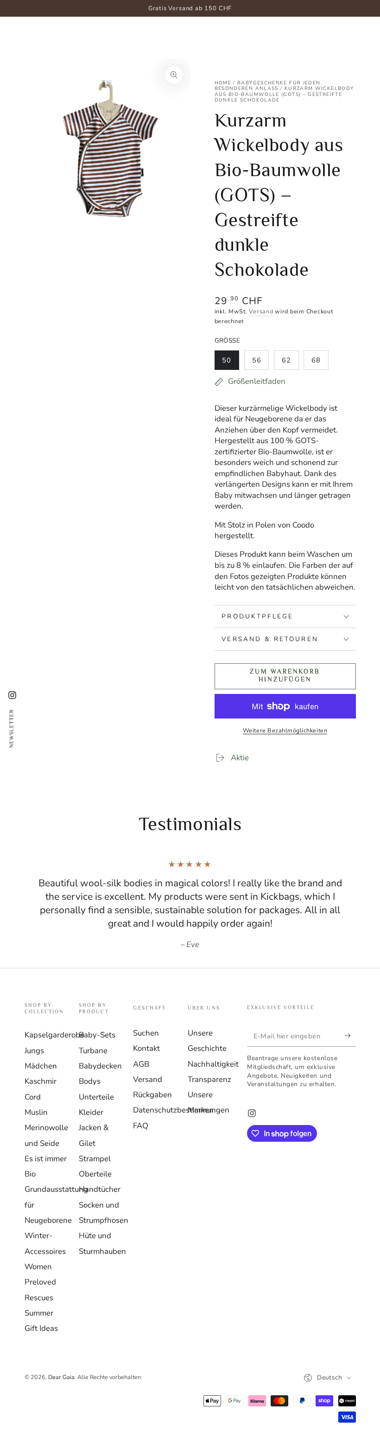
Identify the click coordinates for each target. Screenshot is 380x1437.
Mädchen (41, 1066)
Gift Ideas (41, 1328)
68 (320, 363)
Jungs (34, 1050)
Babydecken (100, 1066)
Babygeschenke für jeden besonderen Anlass (268, 85)
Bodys (90, 1081)
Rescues (39, 1297)
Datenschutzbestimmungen (181, 1110)
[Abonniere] (349, 1035)
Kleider (91, 1112)
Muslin (36, 1112)
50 (230, 363)
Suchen (146, 1033)
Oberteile (95, 1174)
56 (260, 363)
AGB (141, 1064)
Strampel (95, 1158)
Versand (261, 311)
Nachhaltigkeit (213, 1064)
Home (223, 82)
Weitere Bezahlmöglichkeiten (285, 730)
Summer (39, 1313)
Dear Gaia (61, 1377)
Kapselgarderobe (54, 1035)
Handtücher (99, 1189)
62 (290, 363)
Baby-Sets (97, 1035)
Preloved (40, 1282)
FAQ (140, 1125)
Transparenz (209, 1079)
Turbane (93, 1050)
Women (38, 1266)
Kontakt (146, 1048)
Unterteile (96, 1097)
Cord (33, 1097)
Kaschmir (41, 1081)
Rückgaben (152, 1094)
